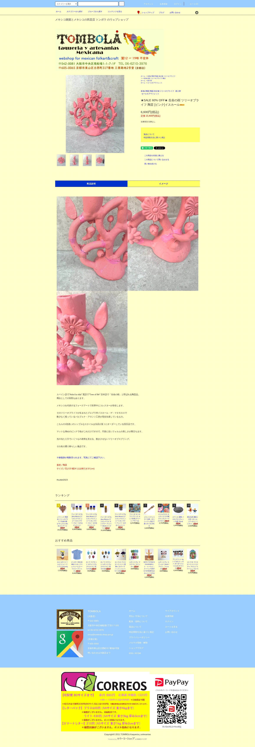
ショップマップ (148, 12)
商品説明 (91, 183)
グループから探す (95, 11)
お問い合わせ (175, 12)
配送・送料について (138, 621)
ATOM (138, 653)
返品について (149, 134)
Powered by (112, 739)
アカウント (148, 4)
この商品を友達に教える (154, 155)
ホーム (58, 11)
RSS (131, 653)
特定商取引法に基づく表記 (154, 137)
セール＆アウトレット (154, 83)
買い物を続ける (150, 164)
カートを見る (171, 627)
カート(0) (194, 4)
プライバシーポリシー (139, 637)
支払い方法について (138, 616)
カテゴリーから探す (75, 11)
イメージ (163, 183)
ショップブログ (136, 648)
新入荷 (149, 80)
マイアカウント (172, 611)
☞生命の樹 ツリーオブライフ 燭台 (154, 78)
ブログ (161, 12)
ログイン (178, 4)
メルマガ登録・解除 (138, 642)
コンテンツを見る (115, 11)
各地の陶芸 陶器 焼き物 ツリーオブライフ (161, 76)
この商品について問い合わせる (156, 160)
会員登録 (164, 4)
